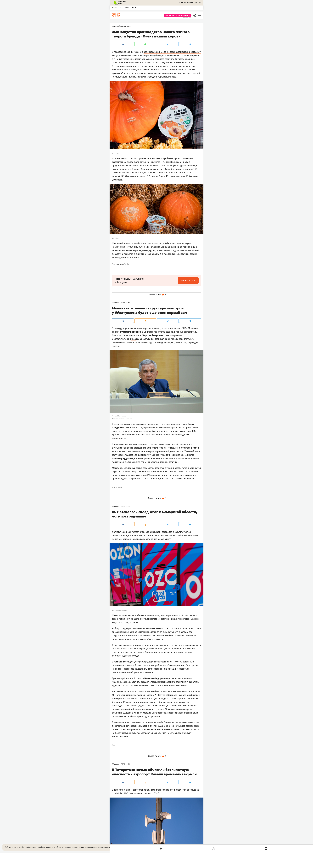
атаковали (140, 695)
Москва (128, 8)
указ (133, 339)
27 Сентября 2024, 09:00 (121, 26)
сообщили (181, 535)
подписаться (188, 280)
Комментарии (156, 294)
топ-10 (173, 478)
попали (144, 702)
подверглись (187, 709)
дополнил (172, 678)
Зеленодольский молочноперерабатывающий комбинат (172, 52)
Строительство (117, 487)
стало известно (137, 722)
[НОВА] (176, 15)
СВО (113, 745)
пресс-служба (120, 419)
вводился (192, 705)
